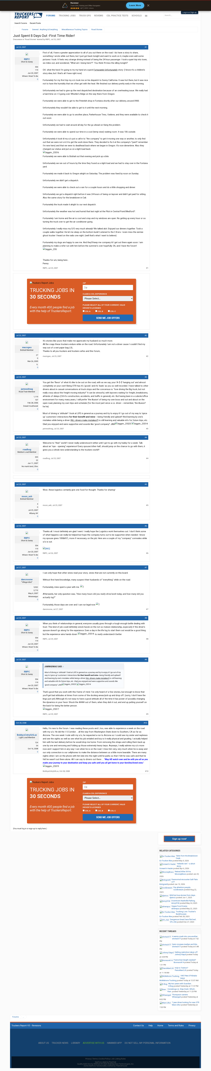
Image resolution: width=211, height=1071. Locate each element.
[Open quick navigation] (194, 29)
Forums (50, 15)
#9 (146, 659)
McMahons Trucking (167, 980)
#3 (146, 377)
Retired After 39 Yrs (183, 871)
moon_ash (27, 496)
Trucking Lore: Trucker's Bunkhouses (186, 913)
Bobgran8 (163, 884)
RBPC (48, 39)
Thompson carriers (180, 995)
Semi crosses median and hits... (185, 944)
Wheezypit (176, 997)
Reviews (98, 15)
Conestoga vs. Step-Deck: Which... (182, 989)
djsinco (173, 897)
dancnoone (27, 579)
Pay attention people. (182, 887)
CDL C (113, 311)
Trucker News (60, 1043)
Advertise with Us (93, 1043)
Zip (84, 283)
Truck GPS (85, 15)
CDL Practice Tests (117, 15)
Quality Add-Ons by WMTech (105, 1064)
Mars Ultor (176, 1005)
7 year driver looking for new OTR (185, 1002)
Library (75, 1043)
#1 (146, 47)
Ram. (170, 991)
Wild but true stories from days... (183, 895)
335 (36, 457)
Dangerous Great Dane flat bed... (183, 919)
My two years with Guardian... (180, 984)
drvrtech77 (176, 939)
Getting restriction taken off (186, 952)
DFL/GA (173, 922)
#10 (145, 723)
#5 (146, 484)
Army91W (175, 903)
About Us (43, 1043)
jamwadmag (27, 389)
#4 (146, 437)
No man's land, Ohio (30, 466)
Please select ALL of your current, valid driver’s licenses (104, 306)
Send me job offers (108, 317)
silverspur (175, 908)
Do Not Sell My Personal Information (147, 1043)
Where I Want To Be (30, 76)
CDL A (87, 311)
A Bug (170, 986)
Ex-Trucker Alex (165, 861)
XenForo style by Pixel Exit (105, 1062)
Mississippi (33, 596)
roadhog (27, 449)
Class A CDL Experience (95, 294)
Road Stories (30, 39)
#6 (146, 526)
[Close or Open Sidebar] (190, 29)
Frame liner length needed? (185, 960)
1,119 (36, 397)
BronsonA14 (179, 962)
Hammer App (114, 1043)
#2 (146, 335)
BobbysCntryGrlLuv (27, 735)
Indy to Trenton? (181, 968)
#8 (146, 618)
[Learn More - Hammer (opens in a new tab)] (105, 5)
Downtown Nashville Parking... (183, 901)
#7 (146, 567)
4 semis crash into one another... (185, 936)
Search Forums (20, 23)
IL (37, 364)
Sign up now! (179, 838)
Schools (137, 15)
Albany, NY (33, 513)
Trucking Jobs (67, 15)
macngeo (27, 347)
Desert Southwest (30, 406)
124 (36, 742)
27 (37, 355)
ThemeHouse (121, 1066)
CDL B (100, 311)
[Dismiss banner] (148, 5)
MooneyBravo (180, 874)
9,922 (36, 587)
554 (36, 67)
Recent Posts (35, 23)
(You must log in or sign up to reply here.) (30, 828)
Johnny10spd (180, 954)
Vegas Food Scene (179, 906)
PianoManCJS (180, 970)
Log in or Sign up (190, 12)
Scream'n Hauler (166, 868)
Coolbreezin (178, 890)
